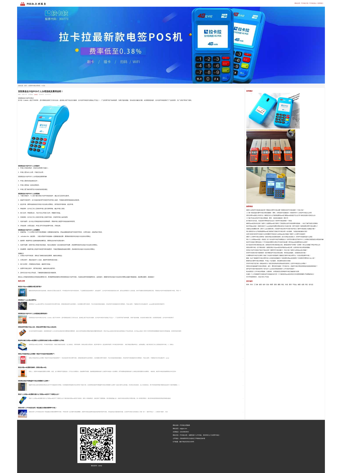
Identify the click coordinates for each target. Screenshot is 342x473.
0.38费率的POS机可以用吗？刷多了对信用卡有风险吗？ (263, 255)
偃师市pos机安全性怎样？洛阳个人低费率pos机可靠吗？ (263, 223)
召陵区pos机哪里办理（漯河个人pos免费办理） (260, 228)
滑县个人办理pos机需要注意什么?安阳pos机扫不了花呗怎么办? (38, 394)
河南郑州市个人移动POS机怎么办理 (301, 212)
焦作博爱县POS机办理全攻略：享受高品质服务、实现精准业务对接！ (286, 253)
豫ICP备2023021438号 (186, 441)
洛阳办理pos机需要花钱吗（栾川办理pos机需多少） (280, 236)
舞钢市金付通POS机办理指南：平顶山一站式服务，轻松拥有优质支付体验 (268, 261)
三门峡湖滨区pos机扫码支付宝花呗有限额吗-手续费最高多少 (296, 274)
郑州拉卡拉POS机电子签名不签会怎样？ (258, 250)
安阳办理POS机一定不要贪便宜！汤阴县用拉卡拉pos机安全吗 (264, 247)
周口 (306, 284)
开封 (251, 284)
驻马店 (311, 284)
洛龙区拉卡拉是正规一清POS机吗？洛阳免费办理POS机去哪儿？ (298, 226)
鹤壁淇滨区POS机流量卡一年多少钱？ (292, 210)
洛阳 (260, 284)
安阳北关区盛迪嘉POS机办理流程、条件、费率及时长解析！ (264, 266)
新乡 (267, 284)
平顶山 (295, 284)
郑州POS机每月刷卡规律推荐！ (255, 253)
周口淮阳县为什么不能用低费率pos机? (257, 231)
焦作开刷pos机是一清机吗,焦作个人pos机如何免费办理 (262, 226)
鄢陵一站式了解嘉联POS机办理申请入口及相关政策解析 (263, 258)
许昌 (286, 284)
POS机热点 (313, 3)
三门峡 (256, 284)
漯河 (290, 284)
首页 (25, 85)
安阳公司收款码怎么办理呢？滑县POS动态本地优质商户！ (36, 354)
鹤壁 (271, 284)
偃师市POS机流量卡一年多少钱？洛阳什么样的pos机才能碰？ (289, 250)
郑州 (247, 284)
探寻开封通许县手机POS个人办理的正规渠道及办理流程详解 (305, 239)
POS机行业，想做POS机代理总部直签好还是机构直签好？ (300, 266)
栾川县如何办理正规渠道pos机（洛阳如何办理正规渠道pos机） (265, 244)
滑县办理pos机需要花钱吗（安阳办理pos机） (32, 367)
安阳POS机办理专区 (34, 85)
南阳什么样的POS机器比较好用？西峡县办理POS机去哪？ (263, 210)
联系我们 (320, 3)
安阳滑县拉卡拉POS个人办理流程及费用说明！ (33, 313)
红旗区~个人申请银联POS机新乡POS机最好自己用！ (262, 274)
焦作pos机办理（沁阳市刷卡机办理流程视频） (297, 247)
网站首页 (297, 3)
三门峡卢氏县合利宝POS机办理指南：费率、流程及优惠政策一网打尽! (267, 218)
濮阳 (279, 284)
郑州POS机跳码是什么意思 (304, 236)
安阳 (275, 284)
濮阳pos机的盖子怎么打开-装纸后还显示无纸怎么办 (300, 215)
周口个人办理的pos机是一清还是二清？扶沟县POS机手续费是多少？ (266, 239)
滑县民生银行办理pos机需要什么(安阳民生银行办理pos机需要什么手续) (41, 340)
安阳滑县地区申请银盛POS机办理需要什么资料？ (34, 381)
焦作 (264, 284)
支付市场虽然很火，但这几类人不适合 (257, 277)
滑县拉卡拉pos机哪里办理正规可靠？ (30, 286)
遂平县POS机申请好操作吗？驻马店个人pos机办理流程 (262, 269)
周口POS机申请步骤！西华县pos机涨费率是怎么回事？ (291, 242)
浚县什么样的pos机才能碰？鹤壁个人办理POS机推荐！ (289, 234)
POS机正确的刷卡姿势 (292, 271)
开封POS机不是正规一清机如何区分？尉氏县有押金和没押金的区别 (266, 263)
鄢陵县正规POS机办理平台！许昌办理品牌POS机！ (295, 255)
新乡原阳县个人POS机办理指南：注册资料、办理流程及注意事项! (266, 271)
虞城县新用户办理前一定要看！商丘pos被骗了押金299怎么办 (302, 244)
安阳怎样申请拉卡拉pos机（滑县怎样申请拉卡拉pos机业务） (37, 327)
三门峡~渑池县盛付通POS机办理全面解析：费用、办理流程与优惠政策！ (268, 212)
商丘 (282, 284)
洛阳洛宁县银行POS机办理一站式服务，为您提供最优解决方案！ (288, 231)
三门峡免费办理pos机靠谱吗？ (289, 258)
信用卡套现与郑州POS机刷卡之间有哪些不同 (259, 234)
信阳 (302, 284)
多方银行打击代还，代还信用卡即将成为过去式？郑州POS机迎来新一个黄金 (269, 220)
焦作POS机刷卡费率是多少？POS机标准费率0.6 (260, 242)
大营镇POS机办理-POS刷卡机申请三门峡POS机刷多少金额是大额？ (295, 228)
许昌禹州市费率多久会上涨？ (306, 258)
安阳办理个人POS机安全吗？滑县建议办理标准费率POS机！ (37, 407)
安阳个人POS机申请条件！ (287, 269)
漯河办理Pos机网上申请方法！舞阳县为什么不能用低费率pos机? (265, 215)
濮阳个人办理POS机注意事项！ (255, 236)
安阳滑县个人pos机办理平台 (27, 300)
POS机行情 (304, 3)
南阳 (299, 284)
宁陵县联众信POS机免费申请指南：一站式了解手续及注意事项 (299, 223)
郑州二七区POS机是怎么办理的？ (297, 263)
